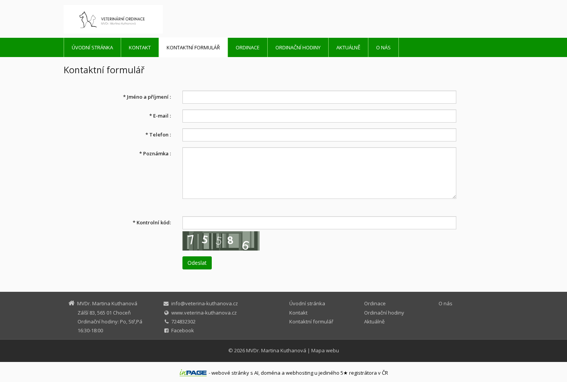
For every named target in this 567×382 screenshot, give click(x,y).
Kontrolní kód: (152, 222)
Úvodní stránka (92, 47)
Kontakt (140, 47)
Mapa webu (325, 350)
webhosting (299, 372)
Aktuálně (348, 47)
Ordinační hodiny (298, 47)
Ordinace (248, 47)
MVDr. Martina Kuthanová (276, 350)
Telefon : (158, 134)
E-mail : (160, 115)
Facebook (182, 330)
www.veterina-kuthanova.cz (204, 312)
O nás (383, 47)
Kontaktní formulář (193, 47)
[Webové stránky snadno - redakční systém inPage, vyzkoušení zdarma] (193, 373)
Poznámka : (155, 153)
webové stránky (230, 372)
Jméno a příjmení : (147, 96)
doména (270, 372)
